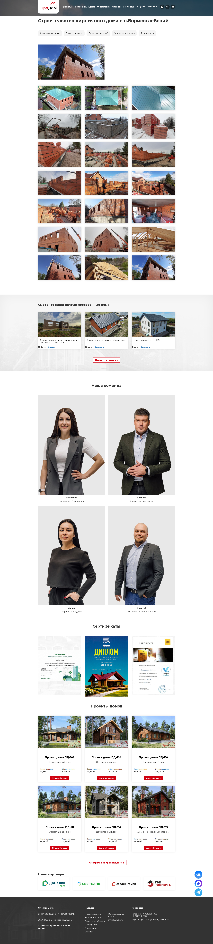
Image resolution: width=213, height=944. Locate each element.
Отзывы (116, 7)
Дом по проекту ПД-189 (147, 340)
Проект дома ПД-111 (59, 827)
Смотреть (53, 347)
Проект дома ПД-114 (106, 827)
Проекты (67, 7)
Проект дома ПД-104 (106, 757)
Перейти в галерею (106, 360)
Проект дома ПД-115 (153, 827)
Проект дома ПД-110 (153, 757)
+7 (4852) (147, 7)
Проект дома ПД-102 (59, 757)
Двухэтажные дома (50, 33)
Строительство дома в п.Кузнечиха (106, 340)
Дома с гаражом (74, 33)
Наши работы (91, 924)
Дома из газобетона (95, 921)
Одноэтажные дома (124, 33)
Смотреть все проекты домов (106, 863)
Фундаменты (147, 33)
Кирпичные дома (93, 917)
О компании (103, 7)
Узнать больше (59, 778)
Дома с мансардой (98, 33)
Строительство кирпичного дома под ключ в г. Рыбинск (58, 341)
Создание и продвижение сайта (54, 926)
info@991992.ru (115, 920)
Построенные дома (84, 7)
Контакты (128, 7)
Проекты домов (93, 914)
